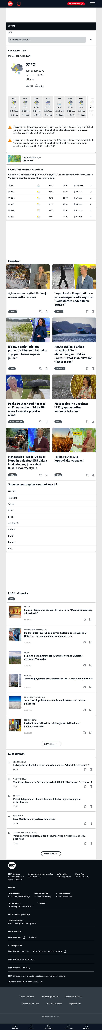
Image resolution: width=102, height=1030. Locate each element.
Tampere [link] (12, 497)
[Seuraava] (91, 107)
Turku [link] (11, 504)
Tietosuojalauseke (30, 1003)
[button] (14, 158)
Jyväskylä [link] (13, 523)
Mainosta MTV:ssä (74, 996)
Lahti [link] (10, 535)
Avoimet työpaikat (50, 996)
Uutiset (11, 26)
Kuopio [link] (11, 542)
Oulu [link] (10, 510)
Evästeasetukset (54, 1003)
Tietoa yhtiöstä (26, 996)
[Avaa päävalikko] (92, 3)
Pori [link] (10, 548)
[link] (10, 3)
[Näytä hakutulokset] (91, 40)
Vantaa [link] (11, 529)
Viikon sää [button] (28, 160)
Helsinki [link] (12, 491)
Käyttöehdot (75, 1003)
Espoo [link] (11, 516)
